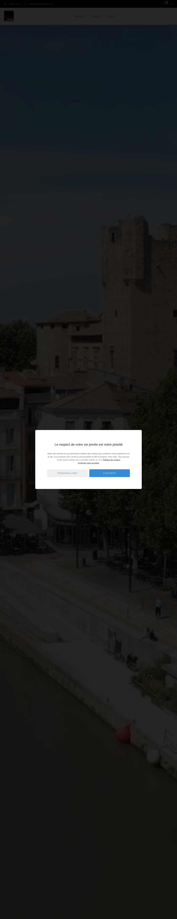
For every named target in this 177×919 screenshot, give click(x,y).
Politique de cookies (111, 460)
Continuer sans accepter (88, 463)
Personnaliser (67, 473)
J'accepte (109, 473)
